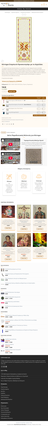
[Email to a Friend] (9, 124)
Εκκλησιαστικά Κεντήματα (37, 12)
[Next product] (23, 14)
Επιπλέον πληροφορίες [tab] (11, 132)
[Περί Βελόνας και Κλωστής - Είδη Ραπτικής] (7, 4)
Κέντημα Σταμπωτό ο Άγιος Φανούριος (8, 250)
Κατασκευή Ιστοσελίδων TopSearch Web (24, 422)
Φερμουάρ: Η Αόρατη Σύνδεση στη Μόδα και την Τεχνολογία (14, 376)
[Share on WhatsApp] (3, 124)
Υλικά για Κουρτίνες (5, 395)
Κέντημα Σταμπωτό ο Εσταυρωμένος (24, 222)
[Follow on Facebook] (2, 367)
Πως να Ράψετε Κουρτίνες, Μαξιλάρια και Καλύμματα (13, 380)
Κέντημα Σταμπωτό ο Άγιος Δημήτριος (39, 222)
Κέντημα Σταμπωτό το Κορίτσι (24, 249)
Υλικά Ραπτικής (4, 387)
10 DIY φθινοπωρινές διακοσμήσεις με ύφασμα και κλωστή (14, 374)
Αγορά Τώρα (12, 91)
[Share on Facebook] (5, 124)
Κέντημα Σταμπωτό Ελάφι (40, 249)
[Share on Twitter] (7, 124)
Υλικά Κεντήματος (15, 12)
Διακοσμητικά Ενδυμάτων (6, 399)
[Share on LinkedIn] (13, 124)
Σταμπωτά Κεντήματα (25, 12)
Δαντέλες (3, 391)
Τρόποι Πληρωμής (5, 410)
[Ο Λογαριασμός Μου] (41, 4)
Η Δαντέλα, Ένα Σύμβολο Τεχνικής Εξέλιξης (10, 378)
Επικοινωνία (28, 8)
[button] (44, 4)
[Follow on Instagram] (4, 367)
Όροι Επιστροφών (5, 408)
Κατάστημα (19, 8)
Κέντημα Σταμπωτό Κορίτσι (8, 221)
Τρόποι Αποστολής (5, 416)
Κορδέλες (3, 393)
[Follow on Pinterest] (6, 367)
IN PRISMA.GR (7, 121)
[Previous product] (25, 14)
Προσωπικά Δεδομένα (6, 412)
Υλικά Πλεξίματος (5, 397)
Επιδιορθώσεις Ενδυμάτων (7, 418)
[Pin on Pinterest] (11, 124)
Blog (24, 8)
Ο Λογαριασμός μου (5, 414)
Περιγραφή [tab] (4, 132)
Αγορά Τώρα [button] (8, 259)
